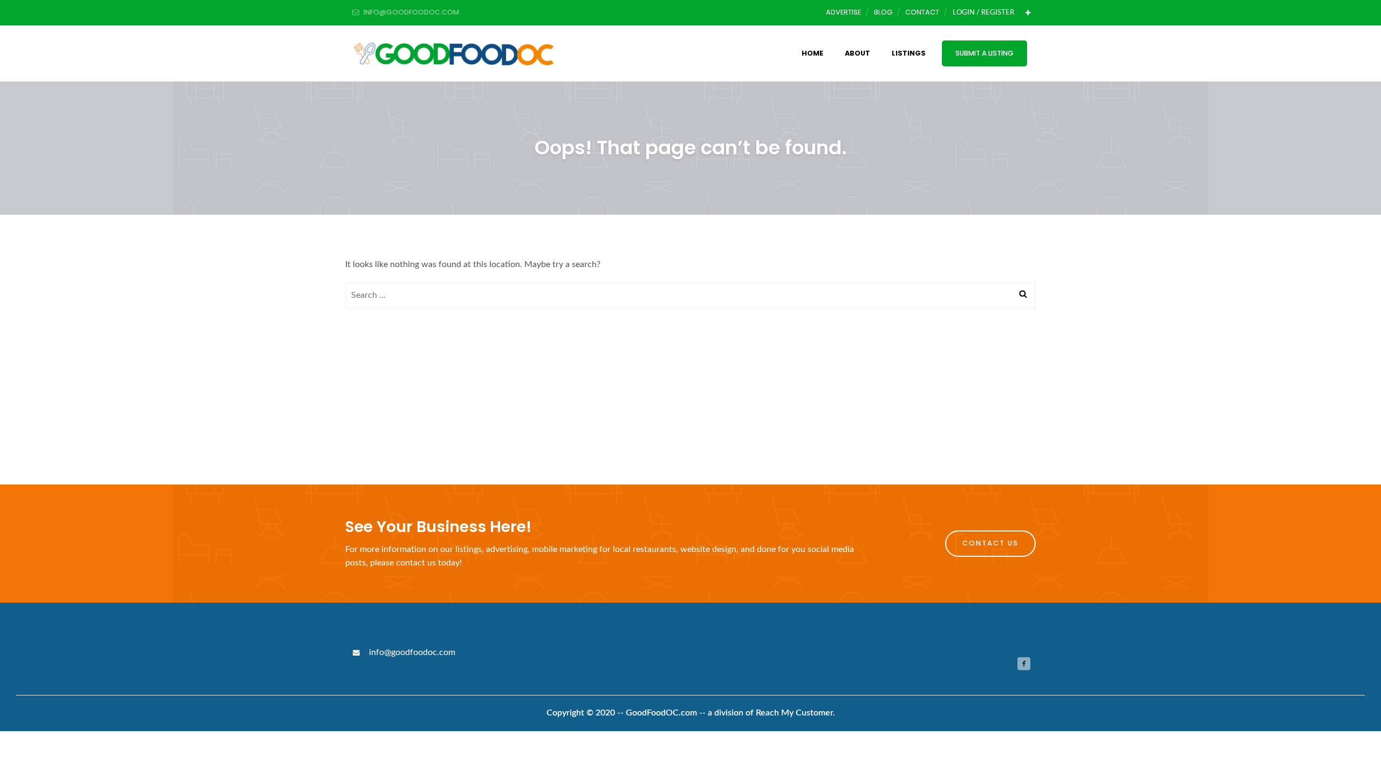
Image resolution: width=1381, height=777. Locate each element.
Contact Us (990, 543)
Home (812, 53)
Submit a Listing (984, 53)
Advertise (843, 12)
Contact (922, 12)
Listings (909, 53)
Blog (883, 12)
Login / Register (983, 12)
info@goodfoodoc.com (411, 652)
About (857, 53)
